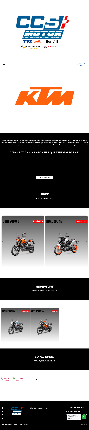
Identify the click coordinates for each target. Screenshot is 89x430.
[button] (3, 242)
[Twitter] (2, 411)
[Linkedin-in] (2, 418)
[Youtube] (2, 415)
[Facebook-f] (2, 408)
